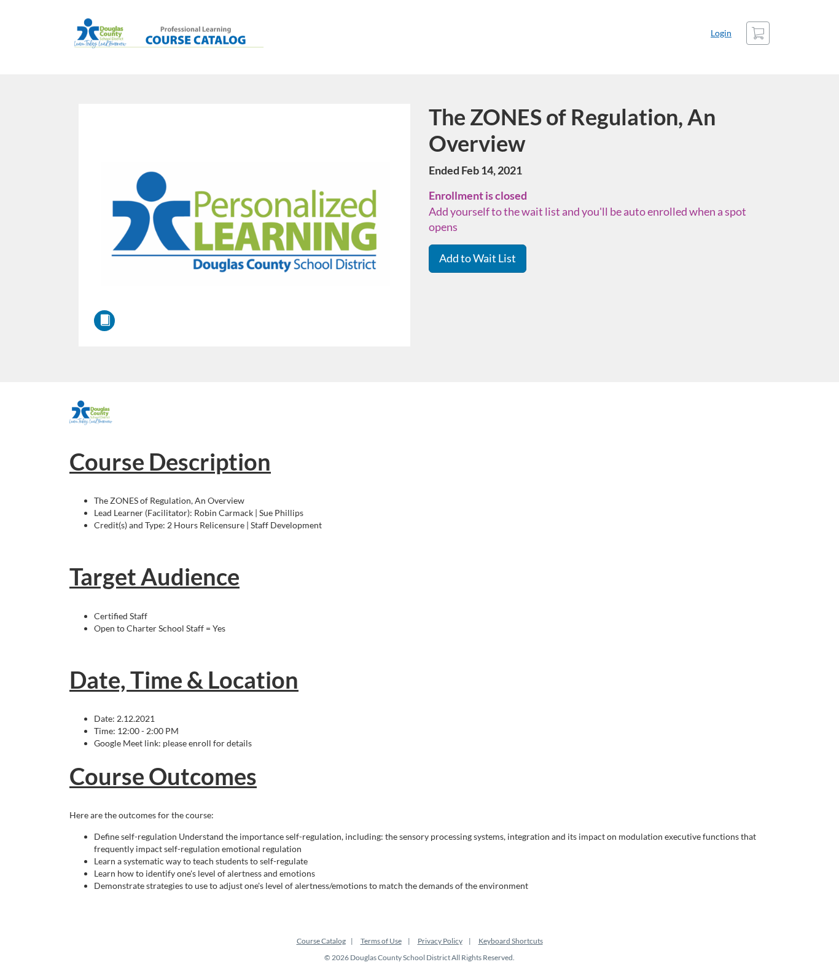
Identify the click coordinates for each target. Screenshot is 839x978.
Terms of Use (381, 940)
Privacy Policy (440, 940)
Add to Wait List (477, 258)
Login (721, 33)
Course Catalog (321, 940)
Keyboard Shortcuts (510, 940)
